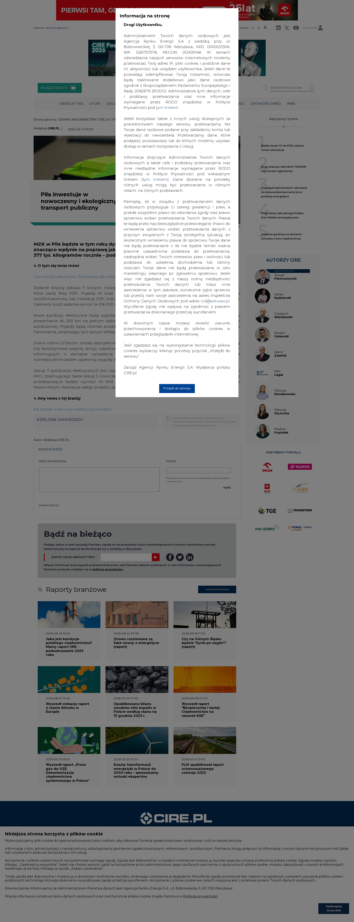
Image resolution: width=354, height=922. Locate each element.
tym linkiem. (167, 107)
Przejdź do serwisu (177, 388)
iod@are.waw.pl (215, 301)
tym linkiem (155, 179)
